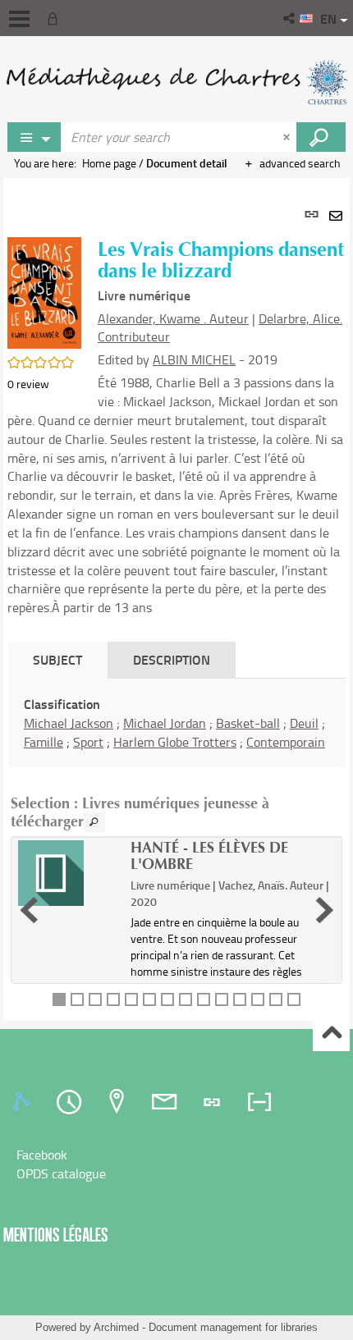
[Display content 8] (185, 999)
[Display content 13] (275, 999)
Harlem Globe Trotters (174, 742)
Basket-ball (248, 723)
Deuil (304, 723)
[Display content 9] (203, 999)
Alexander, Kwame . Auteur (173, 318)
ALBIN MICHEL (194, 359)
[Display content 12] (257, 999)
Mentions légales (55, 1234)
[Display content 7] (167, 999)
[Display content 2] (77, 999)
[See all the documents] (94, 822)
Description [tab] (171, 659)
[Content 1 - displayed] (59, 999)
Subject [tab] (57, 659)
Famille (43, 742)
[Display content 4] (113, 999)
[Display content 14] (293, 999)
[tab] (24, 1102)
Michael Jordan (164, 723)
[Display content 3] (95, 999)
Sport (88, 742)
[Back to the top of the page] (331, 1033)
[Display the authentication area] (55, 18)
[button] (290, 18)
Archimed (116, 1327)
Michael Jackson (68, 723)
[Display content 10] (221, 999)
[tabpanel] (176, 599)
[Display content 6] (149, 999)
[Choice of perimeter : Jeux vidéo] (34, 137)
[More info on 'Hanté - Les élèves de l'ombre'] (68, 873)
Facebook (41, 1155)
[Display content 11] (239, 999)
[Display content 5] (131, 999)
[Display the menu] (19, 18)
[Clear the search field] (288, 137)
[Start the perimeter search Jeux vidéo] (321, 137)
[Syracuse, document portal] (176, 82)
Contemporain (285, 742)
